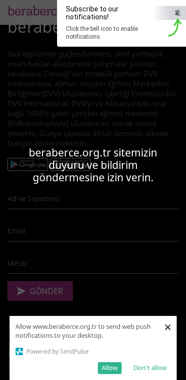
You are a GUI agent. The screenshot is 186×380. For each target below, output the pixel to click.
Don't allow (150, 367)
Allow (110, 367)
